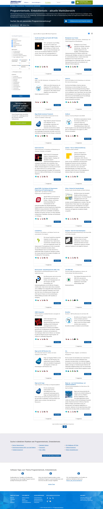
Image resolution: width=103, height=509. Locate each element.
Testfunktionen (16, 85)
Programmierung (20, 5)
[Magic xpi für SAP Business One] (47, 364)
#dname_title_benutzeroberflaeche (74, 480)
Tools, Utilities (42, 449)
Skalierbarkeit (16, 83)
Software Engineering (71, 447)
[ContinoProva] (47, 247)
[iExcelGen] (78, 328)
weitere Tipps (51, 484)
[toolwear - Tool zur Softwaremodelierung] (78, 165)
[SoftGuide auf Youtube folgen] (50, 501)
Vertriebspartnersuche (38, 499)
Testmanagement (16, 86)
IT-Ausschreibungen (38, 497)
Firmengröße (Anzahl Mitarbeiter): (25, 66)
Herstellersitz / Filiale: (16, 65)
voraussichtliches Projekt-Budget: (15, 60)
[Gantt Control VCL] (47, 165)
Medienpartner (25, 500)
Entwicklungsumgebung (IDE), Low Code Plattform (24, 447)
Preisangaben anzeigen (17, 71)
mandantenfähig (16, 52)
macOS (14, 42)
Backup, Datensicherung (18, 445)
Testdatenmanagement (17, 449)
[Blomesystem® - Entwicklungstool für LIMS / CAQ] (47, 288)
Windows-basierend (17, 40)
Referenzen (12, 499)
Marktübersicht (15, 25)
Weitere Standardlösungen (72, 449)
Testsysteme (15, 88)
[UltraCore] (78, 93)
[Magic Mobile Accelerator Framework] (47, 128)
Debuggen (15, 80)
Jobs (11, 500)
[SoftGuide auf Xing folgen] (47, 501)
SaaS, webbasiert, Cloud (18, 57)
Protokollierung (16, 82)
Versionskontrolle (16, 89)
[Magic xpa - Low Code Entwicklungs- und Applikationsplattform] (78, 400)
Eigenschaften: (14, 49)
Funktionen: (14, 74)
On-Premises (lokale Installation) (19, 55)
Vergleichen (49, 73)
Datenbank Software (43, 445)
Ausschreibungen (36, 2)
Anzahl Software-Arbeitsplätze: (24, 60)
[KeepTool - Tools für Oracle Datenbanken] (78, 247)
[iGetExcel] (78, 128)
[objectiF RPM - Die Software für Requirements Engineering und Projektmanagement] (47, 206)
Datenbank (15, 79)
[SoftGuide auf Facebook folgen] (47, 498)
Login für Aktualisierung (26, 502)
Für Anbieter (48, 2)
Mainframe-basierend (17, 45)
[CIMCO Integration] (47, 328)
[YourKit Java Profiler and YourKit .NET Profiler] (47, 55)
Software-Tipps (25, 25)
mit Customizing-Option (18, 54)
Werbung (24, 499)
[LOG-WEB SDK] (78, 288)
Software (26, 2)
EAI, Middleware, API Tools (72, 445)
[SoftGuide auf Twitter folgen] (53, 498)
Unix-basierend (16, 43)
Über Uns (12, 497)
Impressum (12, 502)
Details (58, 69)
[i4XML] (47, 93)
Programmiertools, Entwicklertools (32, 5)
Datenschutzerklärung (58, 507)
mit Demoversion (16, 51)
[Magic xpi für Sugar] (47, 400)
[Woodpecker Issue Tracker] (78, 55)
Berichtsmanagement (17, 77)
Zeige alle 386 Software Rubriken (51, 455)
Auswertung (15, 76)
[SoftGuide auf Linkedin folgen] (50, 498)
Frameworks (42, 447)
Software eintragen (25, 497)
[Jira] (78, 364)
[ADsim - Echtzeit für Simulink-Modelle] (78, 206)
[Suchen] (72, 2)
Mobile (14, 46)
